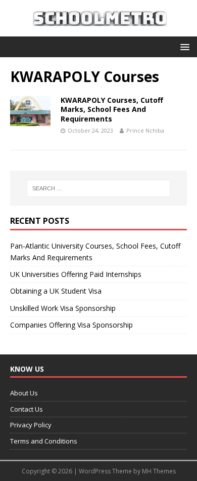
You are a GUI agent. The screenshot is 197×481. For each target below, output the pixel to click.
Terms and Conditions (43, 441)
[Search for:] (98, 188)
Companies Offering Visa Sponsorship (71, 325)
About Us (24, 392)
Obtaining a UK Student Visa (56, 291)
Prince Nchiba (145, 130)
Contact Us (26, 409)
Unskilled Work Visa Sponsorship (63, 308)
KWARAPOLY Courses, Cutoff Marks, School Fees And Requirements (112, 109)
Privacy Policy (31, 424)
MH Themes (159, 471)
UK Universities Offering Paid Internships (75, 274)
